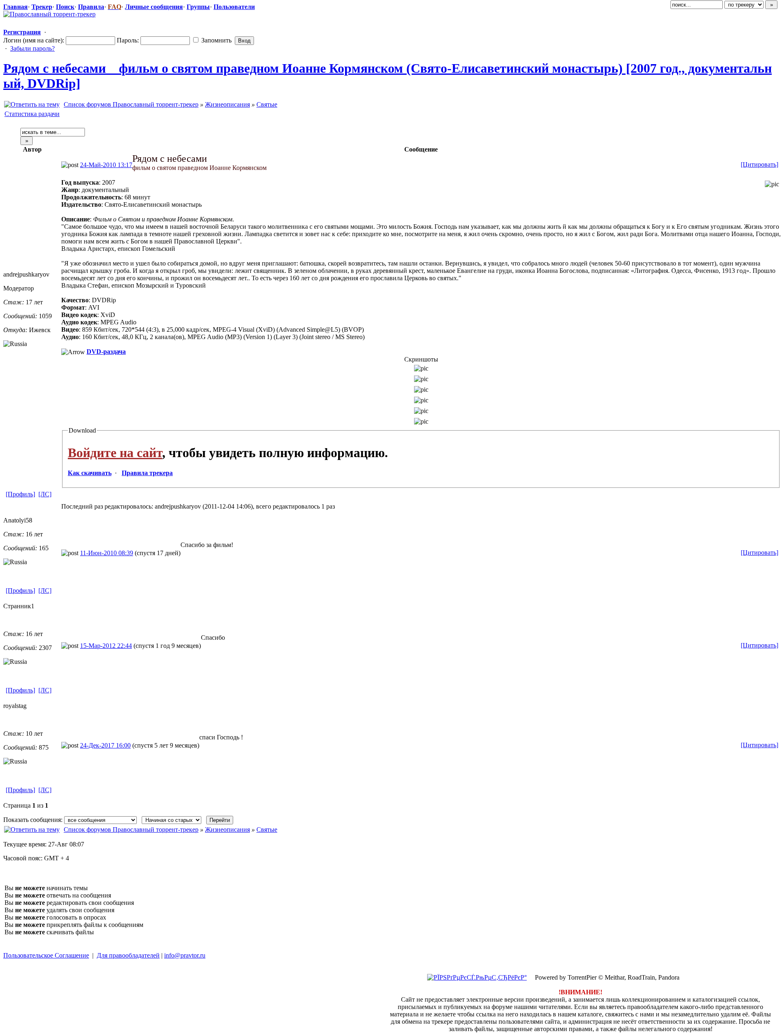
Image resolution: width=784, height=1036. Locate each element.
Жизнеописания (227, 104)
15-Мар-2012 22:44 (106, 645)
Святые (266, 104)
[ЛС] (44, 494)
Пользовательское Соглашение (46, 955)
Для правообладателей (128, 955)
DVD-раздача (106, 351)
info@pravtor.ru (184, 955)
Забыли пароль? (32, 48)
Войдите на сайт (115, 452)
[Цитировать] (759, 164)
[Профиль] (20, 494)
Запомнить (216, 40)
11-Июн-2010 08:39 (106, 552)
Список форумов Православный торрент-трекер (131, 104)
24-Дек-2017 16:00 (105, 745)
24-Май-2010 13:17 (106, 164)
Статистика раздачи (32, 113)
